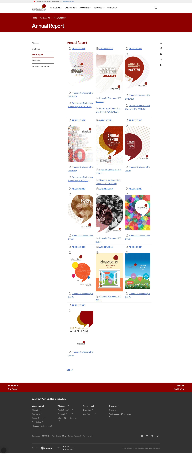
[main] (96, 202)
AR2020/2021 (105, 120)
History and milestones (41, 426)
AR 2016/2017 (135, 188)
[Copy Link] (160, 48)
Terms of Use (87, 436)
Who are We (55, 8)
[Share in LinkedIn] (160, 64)
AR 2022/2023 (135, 48)
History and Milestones (41, 66)
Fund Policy (36, 61)
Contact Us (112, 8)
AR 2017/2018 (106, 188)
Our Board (36, 49)
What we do (70, 8)
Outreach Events (64, 414)
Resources (98, 8)
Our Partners (88, 414)
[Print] (160, 42)
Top (68, 369)
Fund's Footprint (64, 410)
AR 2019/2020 (135, 120)
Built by (59, 448)
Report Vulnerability (59, 436)
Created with (35, 448)
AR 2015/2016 (78, 247)
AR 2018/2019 (78, 188)
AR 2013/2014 (135, 247)
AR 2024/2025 (78, 48)
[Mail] (160, 53)
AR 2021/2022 (78, 120)
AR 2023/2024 (106, 48)
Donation (87, 410)
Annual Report (37, 55)
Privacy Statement (74, 436)
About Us (35, 43)
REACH (45, 436)
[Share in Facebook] (160, 58)
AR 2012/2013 (78, 305)
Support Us (84, 8)
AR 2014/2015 (106, 247)
